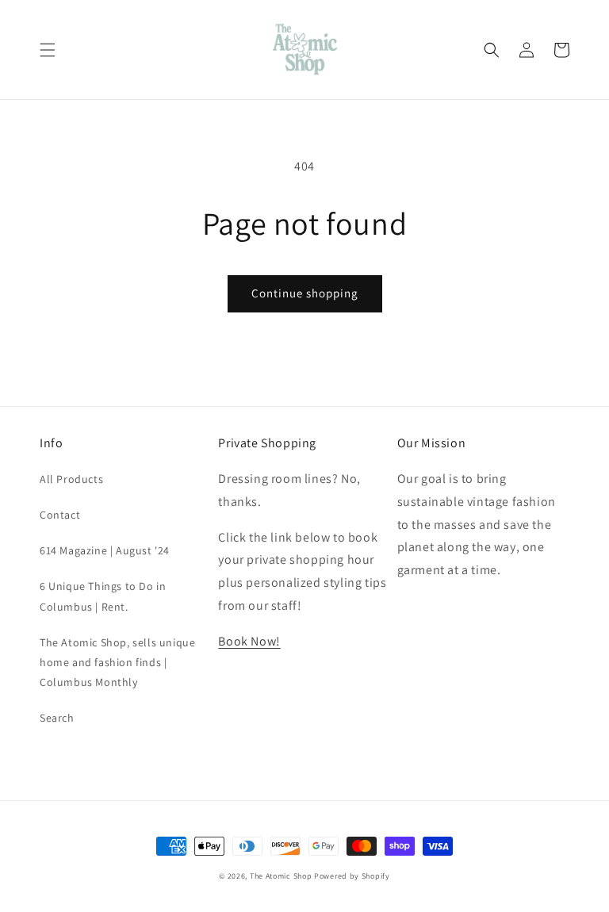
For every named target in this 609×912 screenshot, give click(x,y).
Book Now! (249, 641)
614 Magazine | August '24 (105, 550)
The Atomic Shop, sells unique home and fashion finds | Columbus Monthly (117, 662)
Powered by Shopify (352, 876)
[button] (47, 50)
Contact (60, 515)
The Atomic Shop (281, 876)
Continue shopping (304, 293)
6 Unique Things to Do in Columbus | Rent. (103, 596)
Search (57, 718)
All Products (71, 479)
